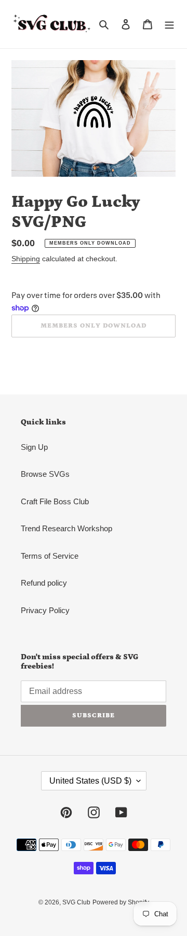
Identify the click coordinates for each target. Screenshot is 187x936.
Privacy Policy (45, 610)
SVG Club (76, 902)
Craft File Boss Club (55, 501)
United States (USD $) (90, 780)
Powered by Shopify (120, 902)
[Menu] (169, 24)
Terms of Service (49, 555)
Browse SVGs (45, 474)
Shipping (25, 258)
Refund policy (44, 582)
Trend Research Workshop (66, 528)
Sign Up (34, 447)
